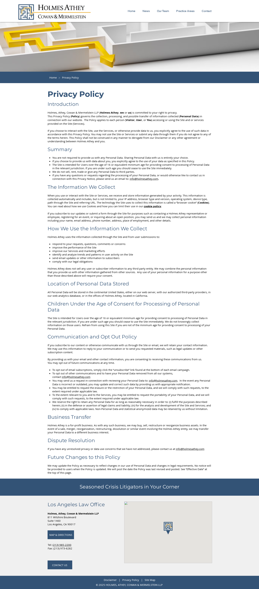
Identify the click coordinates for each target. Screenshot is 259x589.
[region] (61, 534)
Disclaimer (111, 580)
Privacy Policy (131, 580)
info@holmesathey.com (76, 377)
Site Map (150, 580)
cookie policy (152, 206)
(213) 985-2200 (62, 545)
